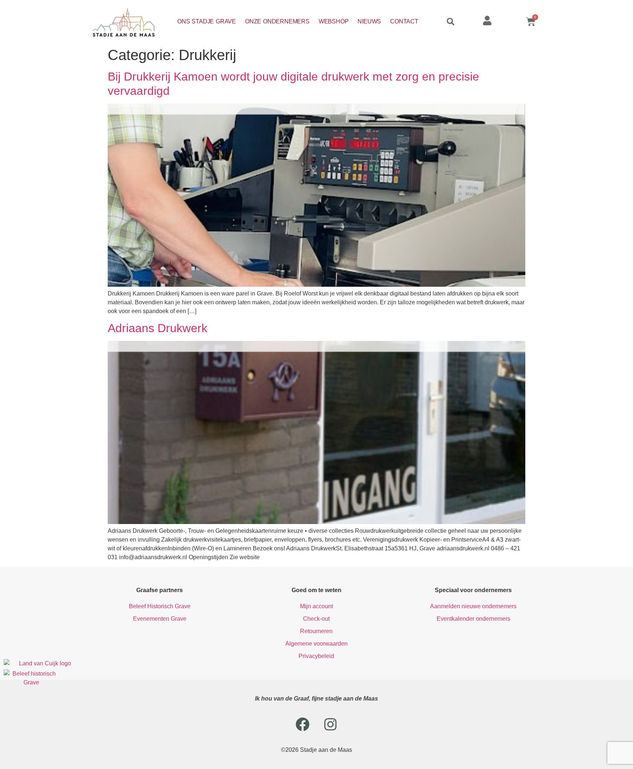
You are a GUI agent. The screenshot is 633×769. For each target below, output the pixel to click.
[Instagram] (330, 724)
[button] (451, 22)
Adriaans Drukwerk (157, 328)
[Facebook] (302, 724)
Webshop (334, 21)
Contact (404, 21)
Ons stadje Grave (206, 21)
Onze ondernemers (277, 21)
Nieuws (369, 21)
